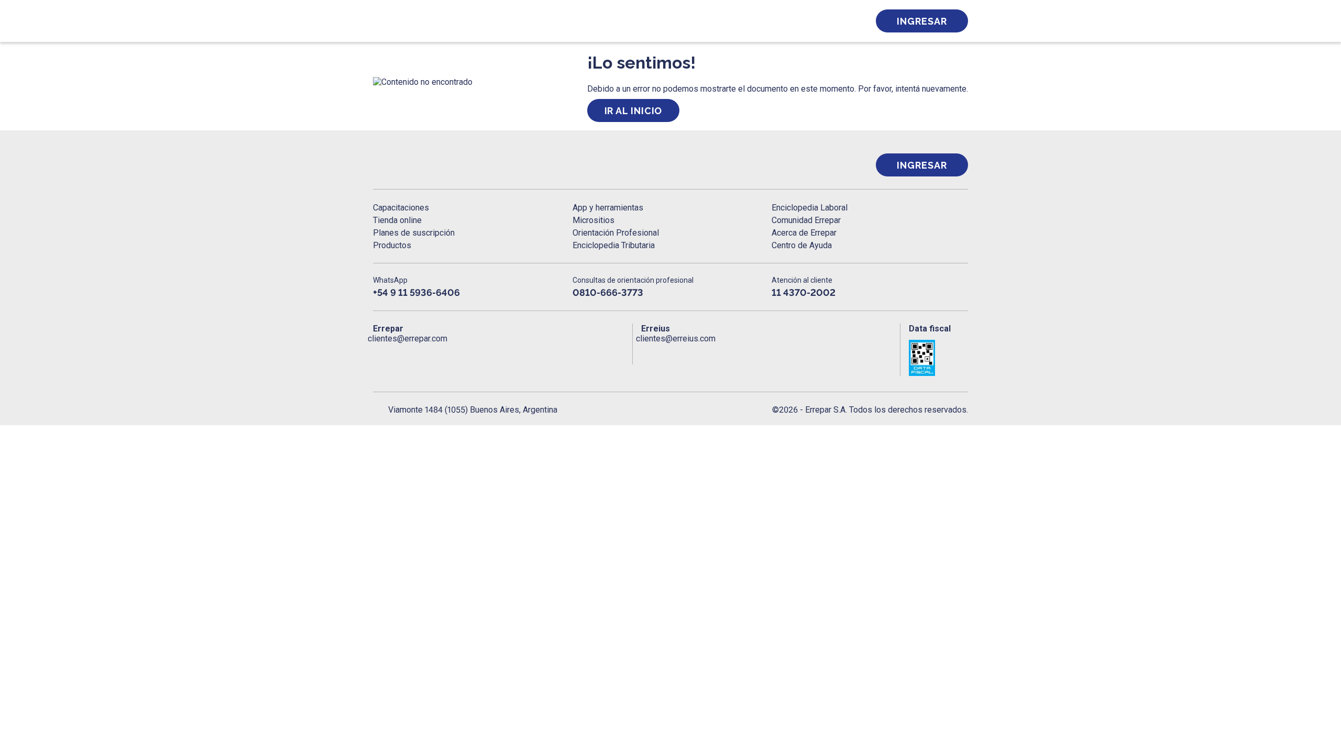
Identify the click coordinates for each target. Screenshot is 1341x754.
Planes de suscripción (414, 233)
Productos (392, 245)
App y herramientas (608, 208)
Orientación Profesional (616, 233)
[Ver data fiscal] (938, 358)
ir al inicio (633, 110)
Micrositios (593, 220)
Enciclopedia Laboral (810, 208)
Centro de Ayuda (802, 245)
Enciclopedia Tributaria (614, 245)
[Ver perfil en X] (404, 353)
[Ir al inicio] (415, 165)
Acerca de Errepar (804, 233)
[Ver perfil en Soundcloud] (495, 353)
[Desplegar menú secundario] (828, 21)
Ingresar (922, 21)
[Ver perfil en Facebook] (381, 353)
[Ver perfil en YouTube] (449, 353)
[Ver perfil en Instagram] (472, 353)
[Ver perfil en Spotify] (518, 353)
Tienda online (397, 220)
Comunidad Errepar (806, 220)
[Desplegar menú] (380, 21)
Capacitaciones (401, 208)
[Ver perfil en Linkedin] (426, 353)
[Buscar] (513, 21)
